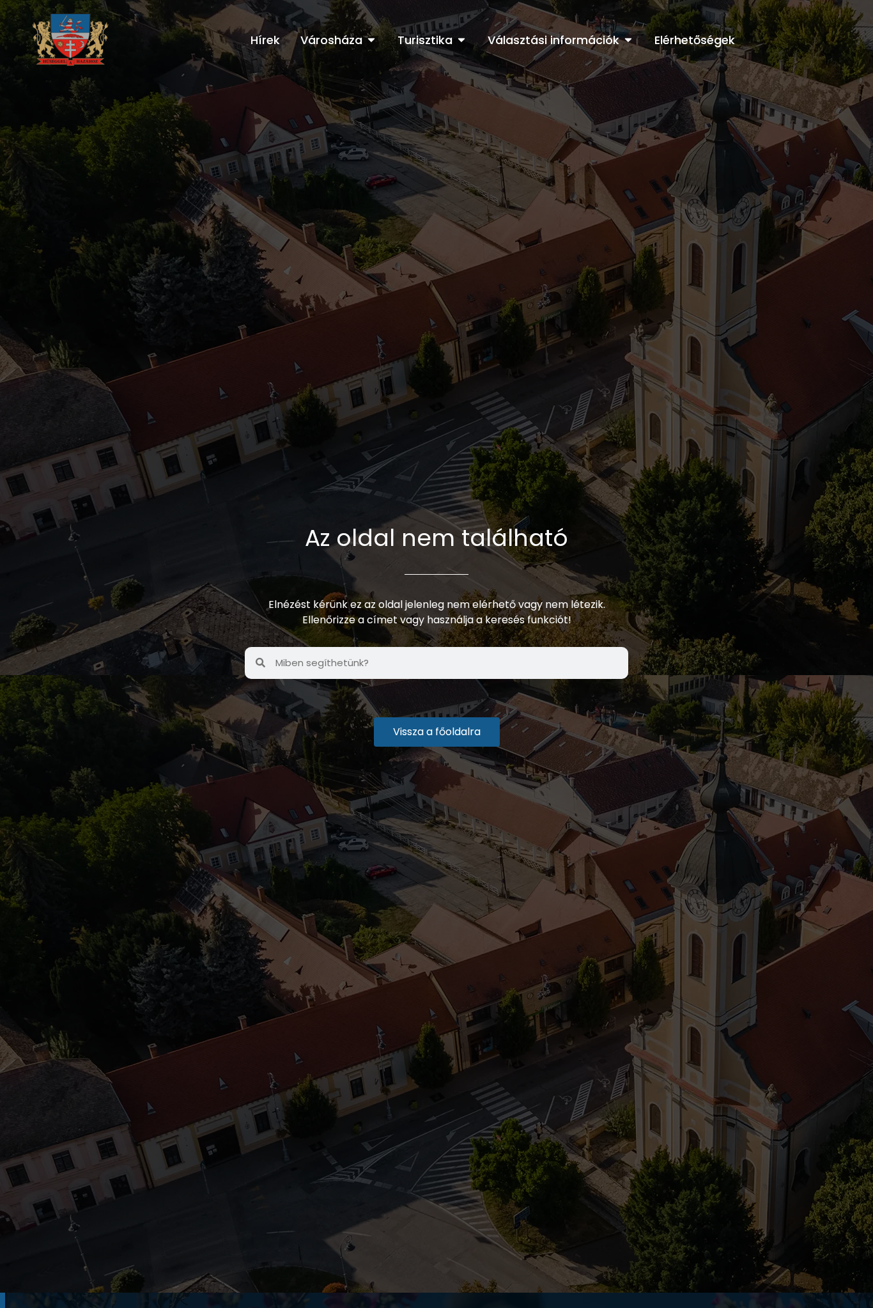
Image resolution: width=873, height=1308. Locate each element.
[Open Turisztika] (461, 40)
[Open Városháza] (371, 40)
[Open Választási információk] (628, 40)
